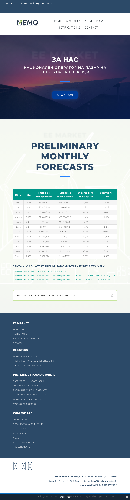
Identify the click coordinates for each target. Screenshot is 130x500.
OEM (88, 21)
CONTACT (91, 27)
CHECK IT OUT (65, 94)
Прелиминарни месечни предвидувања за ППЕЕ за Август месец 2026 (62, 279)
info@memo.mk (42, 3)
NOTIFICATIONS (69, 27)
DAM (99, 21)
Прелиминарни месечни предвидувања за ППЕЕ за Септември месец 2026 (65, 275)
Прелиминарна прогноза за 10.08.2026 (40, 271)
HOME (57, 21)
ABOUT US (73, 21)
